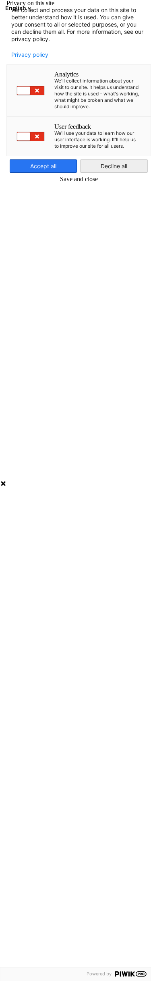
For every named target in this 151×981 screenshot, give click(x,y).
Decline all (114, 166)
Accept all (43, 166)
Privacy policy (29, 55)
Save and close (79, 179)
